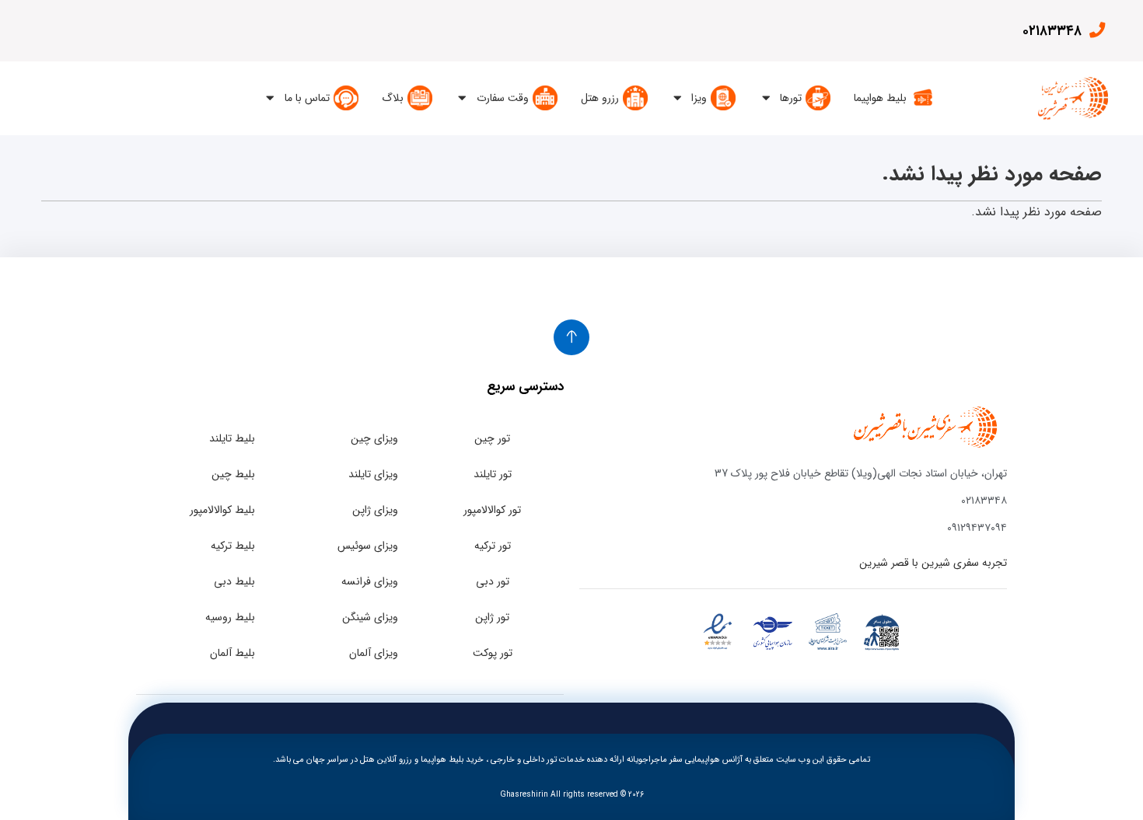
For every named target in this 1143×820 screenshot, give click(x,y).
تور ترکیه (492, 545)
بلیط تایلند (232, 438)
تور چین (492, 438)
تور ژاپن (492, 617)
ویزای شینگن (370, 617)
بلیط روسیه (230, 617)
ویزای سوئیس (367, 545)
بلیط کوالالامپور (222, 509)
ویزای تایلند (373, 474)
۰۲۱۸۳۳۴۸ (1052, 31)
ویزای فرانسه (369, 581)
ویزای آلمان (373, 652)
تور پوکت (492, 652)
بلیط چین (233, 474)
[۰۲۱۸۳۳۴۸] (1096, 30)
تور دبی (492, 581)
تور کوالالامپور (492, 509)
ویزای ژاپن (375, 509)
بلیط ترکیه (233, 545)
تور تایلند (493, 474)
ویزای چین (374, 438)
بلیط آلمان (232, 652)
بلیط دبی (234, 581)
